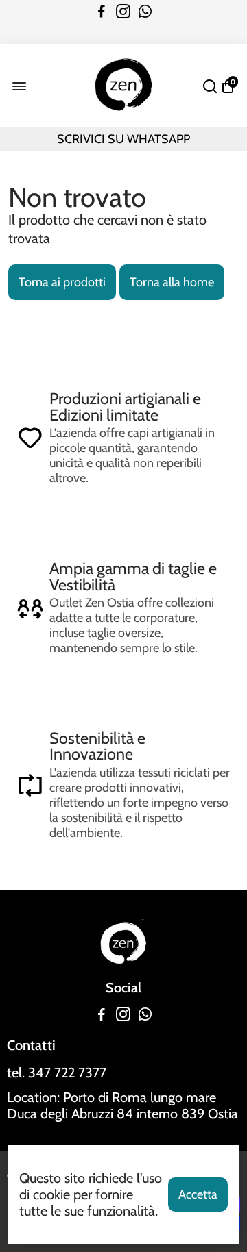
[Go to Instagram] (123, 11)
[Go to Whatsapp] (145, 11)
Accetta (197, 1194)
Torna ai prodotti (62, 282)
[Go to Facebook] (101, 11)
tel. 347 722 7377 (56, 1072)
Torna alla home (172, 282)
